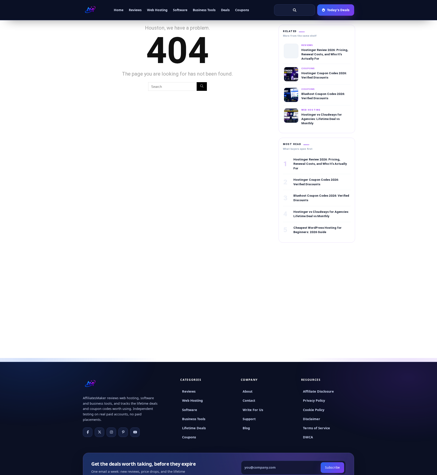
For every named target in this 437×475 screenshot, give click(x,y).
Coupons (242, 10)
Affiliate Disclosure (318, 391)
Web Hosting (157, 10)
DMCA (308, 437)
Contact (249, 400)
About (247, 391)
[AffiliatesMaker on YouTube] (135, 432)
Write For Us (253, 410)
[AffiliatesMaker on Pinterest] (123, 432)
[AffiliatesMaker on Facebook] (87, 432)
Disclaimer (311, 419)
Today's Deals (338, 10)
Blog (246, 428)
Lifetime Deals (194, 428)
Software (180, 10)
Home (118, 10)
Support (249, 419)
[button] (294, 10)
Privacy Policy (314, 400)
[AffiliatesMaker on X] (99, 432)
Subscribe (332, 467)
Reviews (135, 10)
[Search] (202, 86)
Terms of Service (316, 428)
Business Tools (204, 10)
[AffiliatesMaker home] (90, 10)
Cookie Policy (313, 410)
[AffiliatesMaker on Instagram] (111, 432)
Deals (225, 10)
